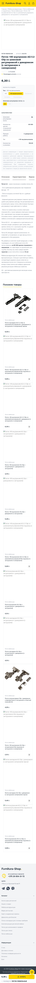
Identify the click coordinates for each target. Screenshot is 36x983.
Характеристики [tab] (19, 177)
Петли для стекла (6, 930)
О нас (3, 947)
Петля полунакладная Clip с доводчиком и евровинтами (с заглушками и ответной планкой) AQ (18, 700)
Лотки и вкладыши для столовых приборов (14, 920)
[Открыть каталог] (2, 3)
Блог (2, 959)
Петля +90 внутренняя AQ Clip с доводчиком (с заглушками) (15, 512)
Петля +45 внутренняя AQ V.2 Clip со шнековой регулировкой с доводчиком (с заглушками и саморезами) (18, 419)
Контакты (4, 956)
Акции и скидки (6, 904)
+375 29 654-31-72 (16, 876)
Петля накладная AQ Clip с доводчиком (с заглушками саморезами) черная (17, 793)
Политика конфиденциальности (11, 953)
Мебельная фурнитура (15, 9)
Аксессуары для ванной (8, 901)
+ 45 (5, 93)
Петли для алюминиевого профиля (12, 927)
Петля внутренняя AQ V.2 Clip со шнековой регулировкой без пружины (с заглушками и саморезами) (17, 840)
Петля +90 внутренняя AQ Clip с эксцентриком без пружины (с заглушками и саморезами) (15, 747)
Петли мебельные (16, 11)
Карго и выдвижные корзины (10, 914)
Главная (3, 9)
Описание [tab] (5, 177)
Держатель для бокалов (8, 917)
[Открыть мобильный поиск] (25, 3)
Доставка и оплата (7, 950)
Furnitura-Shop (14, 3)
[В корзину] (29, 379)
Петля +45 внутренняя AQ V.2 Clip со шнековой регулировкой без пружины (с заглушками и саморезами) (17, 558)
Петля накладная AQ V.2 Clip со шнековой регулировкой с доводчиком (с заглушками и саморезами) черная (18, 324)
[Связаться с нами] (32, 972)
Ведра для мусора (7, 910)
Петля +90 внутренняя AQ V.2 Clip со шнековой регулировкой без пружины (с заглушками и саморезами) (17, 371)
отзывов (11, 71)
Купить (23, 977)
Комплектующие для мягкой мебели (12, 924)
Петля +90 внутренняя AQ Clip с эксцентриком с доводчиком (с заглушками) (15, 466)
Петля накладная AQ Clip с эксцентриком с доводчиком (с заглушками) (14, 653)
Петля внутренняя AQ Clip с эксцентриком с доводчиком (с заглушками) (14, 606)
